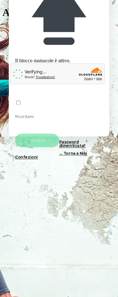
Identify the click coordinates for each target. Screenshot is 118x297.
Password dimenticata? (72, 144)
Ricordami (24, 117)
